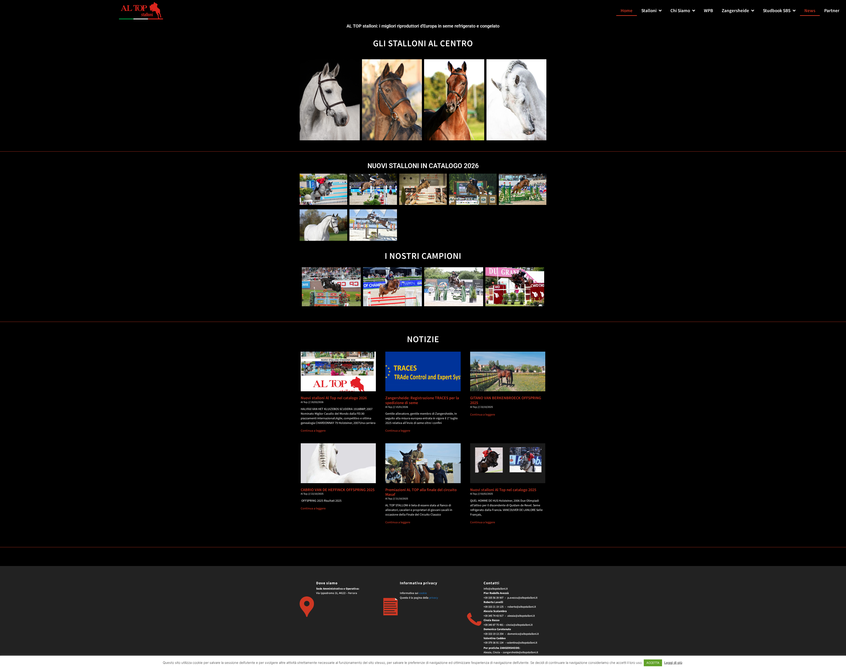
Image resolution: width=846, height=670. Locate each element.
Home (627, 11)
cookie (423, 593)
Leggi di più (673, 663)
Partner (831, 11)
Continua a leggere (313, 431)
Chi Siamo (680, 11)
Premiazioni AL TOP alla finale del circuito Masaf (421, 492)
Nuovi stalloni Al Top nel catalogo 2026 (334, 398)
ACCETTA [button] (652, 662)
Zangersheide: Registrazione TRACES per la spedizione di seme (422, 400)
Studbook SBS (776, 11)
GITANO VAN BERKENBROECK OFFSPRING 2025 (505, 400)
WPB (708, 11)
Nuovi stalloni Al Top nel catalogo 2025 (503, 489)
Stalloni (649, 11)
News (809, 11)
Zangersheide (735, 11)
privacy (433, 597)
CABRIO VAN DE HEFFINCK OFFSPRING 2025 (338, 489)
